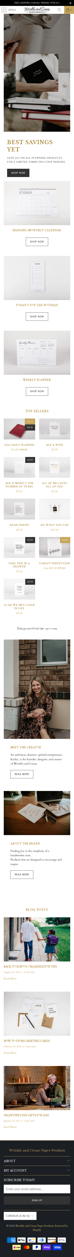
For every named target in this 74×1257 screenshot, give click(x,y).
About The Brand (25, 844)
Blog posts (37, 909)
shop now (37, 241)
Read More (22, 774)
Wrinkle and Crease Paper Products (34, 1226)
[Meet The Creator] (37, 689)
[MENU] (2, 10)
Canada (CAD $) (17, 1216)
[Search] (59, 10)
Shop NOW (18, 173)
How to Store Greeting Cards (27, 1041)
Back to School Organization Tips (30, 967)
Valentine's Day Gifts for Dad (26, 1115)
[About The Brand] (37, 813)
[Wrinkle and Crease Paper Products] (37, 10)
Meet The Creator (25, 747)
